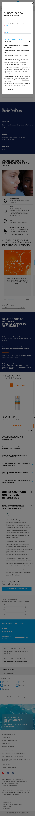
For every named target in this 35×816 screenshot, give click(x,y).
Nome (7, 26)
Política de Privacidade (11, 85)
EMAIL (7, 32)
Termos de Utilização (21, 83)
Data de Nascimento (13, 39)
